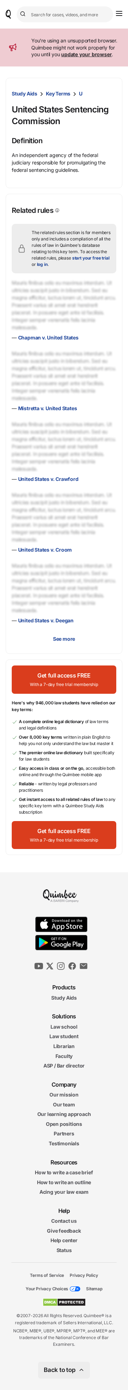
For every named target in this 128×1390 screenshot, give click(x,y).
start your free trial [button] (91, 258)
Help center (64, 1240)
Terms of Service (47, 1275)
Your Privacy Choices (47, 1288)
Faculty (64, 1056)
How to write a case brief (64, 1172)
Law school (64, 1026)
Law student (64, 1036)
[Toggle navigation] (119, 13)
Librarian (64, 1046)
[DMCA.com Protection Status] (64, 1302)
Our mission (64, 1095)
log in (42, 264)
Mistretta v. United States (47, 408)
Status (64, 1250)
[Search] (24, 14)
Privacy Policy (84, 1275)
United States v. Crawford (48, 479)
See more (64, 639)
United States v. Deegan (46, 620)
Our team (64, 1104)
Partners (64, 1133)
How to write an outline (64, 1182)
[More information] (56, 210)
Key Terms (58, 94)
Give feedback (64, 1231)
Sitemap (94, 1288)
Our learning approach (64, 1114)
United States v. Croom (45, 550)
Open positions (64, 1124)
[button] (64, 679)
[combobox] (65, 14)
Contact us (64, 1221)
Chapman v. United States (48, 338)
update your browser (86, 54)
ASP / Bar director (64, 1066)
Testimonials (64, 1143)
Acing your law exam (64, 1192)
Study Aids (24, 94)
